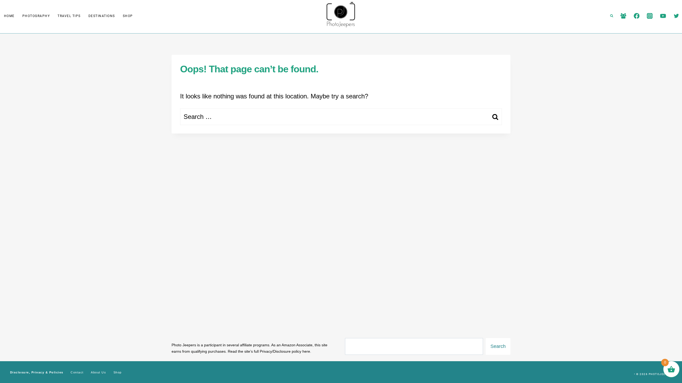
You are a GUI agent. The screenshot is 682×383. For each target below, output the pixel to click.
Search (498, 346)
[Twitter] (676, 16)
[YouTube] (663, 16)
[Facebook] (636, 16)
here (306, 351)
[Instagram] (650, 16)
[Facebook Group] (623, 16)
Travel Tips (69, 16)
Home (9, 16)
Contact (77, 372)
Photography (36, 16)
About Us (98, 372)
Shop (128, 16)
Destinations (101, 16)
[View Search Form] (611, 16)
